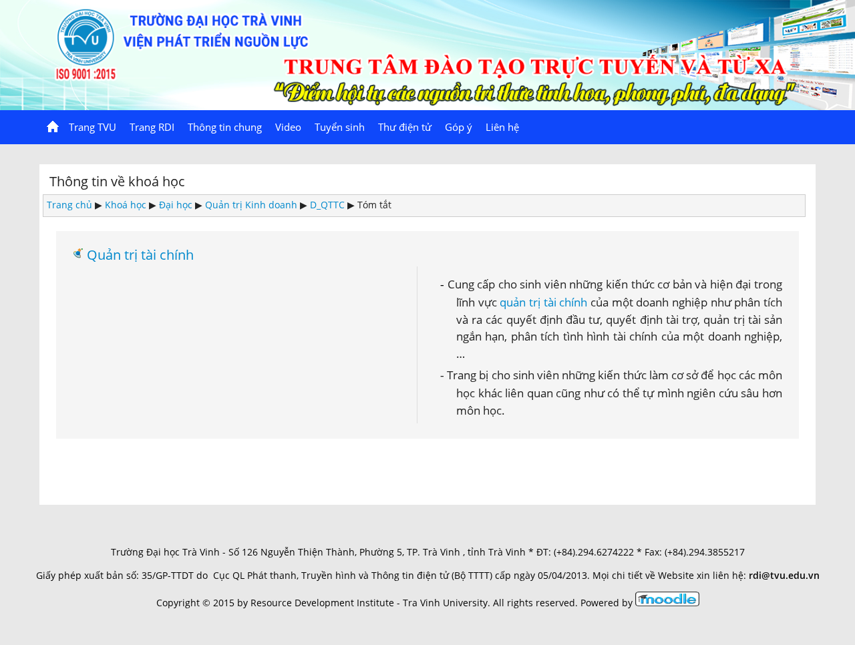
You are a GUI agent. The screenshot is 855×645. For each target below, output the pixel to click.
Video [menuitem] (288, 127)
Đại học (175, 204)
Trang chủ (69, 204)
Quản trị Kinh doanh (251, 204)
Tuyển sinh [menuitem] (340, 127)
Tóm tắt (374, 204)
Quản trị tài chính (140, 254)
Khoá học (125, 204)
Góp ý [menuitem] (458, 127)
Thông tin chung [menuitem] (225, 127)
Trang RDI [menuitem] (152, 127)
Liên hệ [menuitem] (502, 127)
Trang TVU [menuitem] (92, 127)
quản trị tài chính (543, 302)
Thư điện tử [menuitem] (405, 127)
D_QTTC (327, 204)
